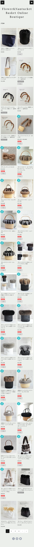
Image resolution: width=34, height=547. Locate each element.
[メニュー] (2, 2)
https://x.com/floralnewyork (13, 538)
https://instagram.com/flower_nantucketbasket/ (17, 538)
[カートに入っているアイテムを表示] (31, 2)
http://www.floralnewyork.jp (20, 538)
